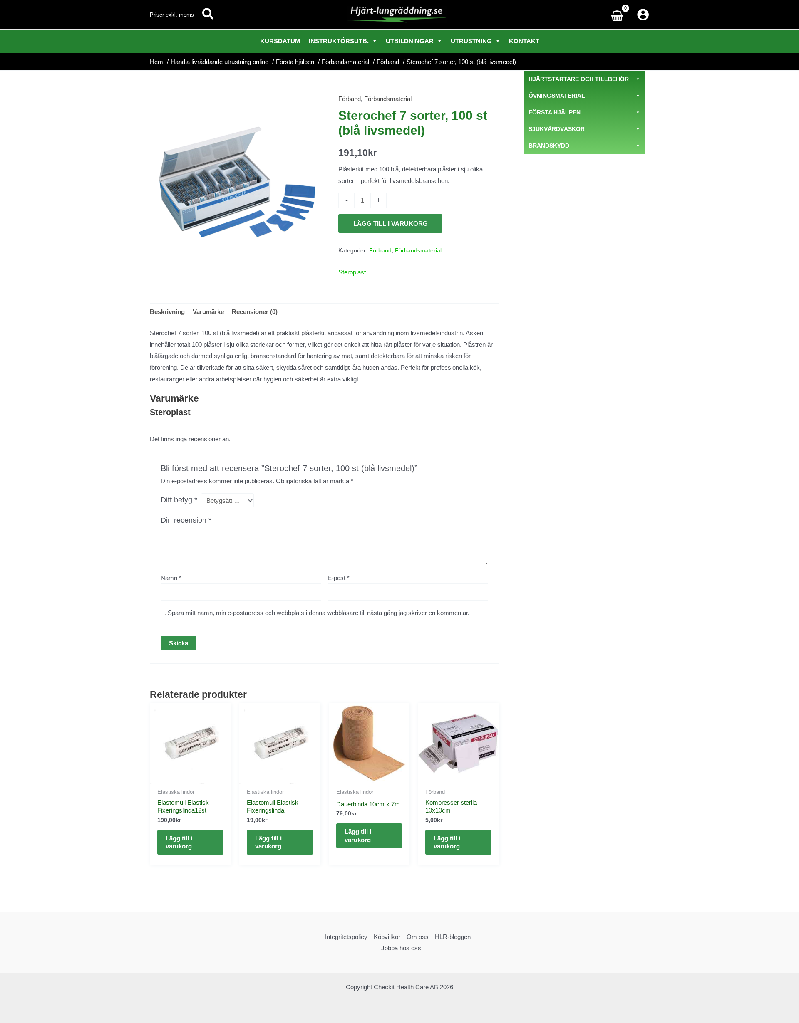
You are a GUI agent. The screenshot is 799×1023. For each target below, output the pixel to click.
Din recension (186, 520)
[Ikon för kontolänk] (643, 14)
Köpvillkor (387, 936)
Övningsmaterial (557, 95)
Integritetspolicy (346, 936)
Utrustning (471, 40)
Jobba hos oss (401, 947)
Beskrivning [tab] (167, 311)
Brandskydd (549, 145)
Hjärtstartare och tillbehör (579, 79)
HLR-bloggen (453, 936)
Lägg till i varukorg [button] (179, 842)
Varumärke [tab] (208, 311)
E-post (339, 577)
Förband (349, 98)
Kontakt (524, 40)
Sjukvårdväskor (557, 129)
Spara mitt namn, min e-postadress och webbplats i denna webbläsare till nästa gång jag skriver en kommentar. (318, 612)
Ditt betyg (179, 500)
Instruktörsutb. (339, 40)
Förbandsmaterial (388, 98)
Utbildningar (410, 40)
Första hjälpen (555, 112)
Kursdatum (280, 40)
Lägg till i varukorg (390, 223)
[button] (208, 14)
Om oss (418, 936)
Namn (171, 577)
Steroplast (352, 272)
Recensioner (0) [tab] (255, 311)
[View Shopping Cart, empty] (619, 14)
